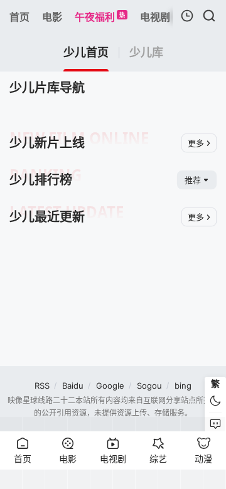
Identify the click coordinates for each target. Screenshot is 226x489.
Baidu (72, 386)
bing (183, 386)
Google (110, 386)
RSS (42, 386)
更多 (196, 143)
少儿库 (146, 52)
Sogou (149, 386)
